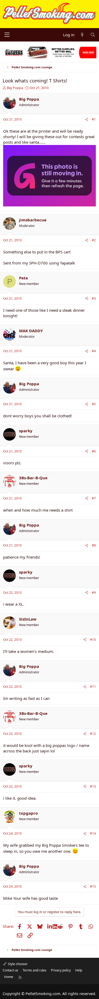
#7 (94, 498)
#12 (93, 733)
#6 (94, 451)
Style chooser (17, 964)
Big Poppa (15, 87)
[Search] (93, 34)
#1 (94, 119)
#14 (93, 833)
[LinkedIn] (50, 926)
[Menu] (7, 34)
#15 (93, 886)
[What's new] (82, 34)
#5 (94, 404)
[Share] (86, 120)
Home (8, 977)
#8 (94, 545)
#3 (94, 298)
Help (78, 970)
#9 (94, 592)
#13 (93, 786)
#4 (94, 351)
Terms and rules (34, 970)
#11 (93, 686)
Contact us (10, 970)
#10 (93, 639)
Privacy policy (61, 970)
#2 (94, 240)
